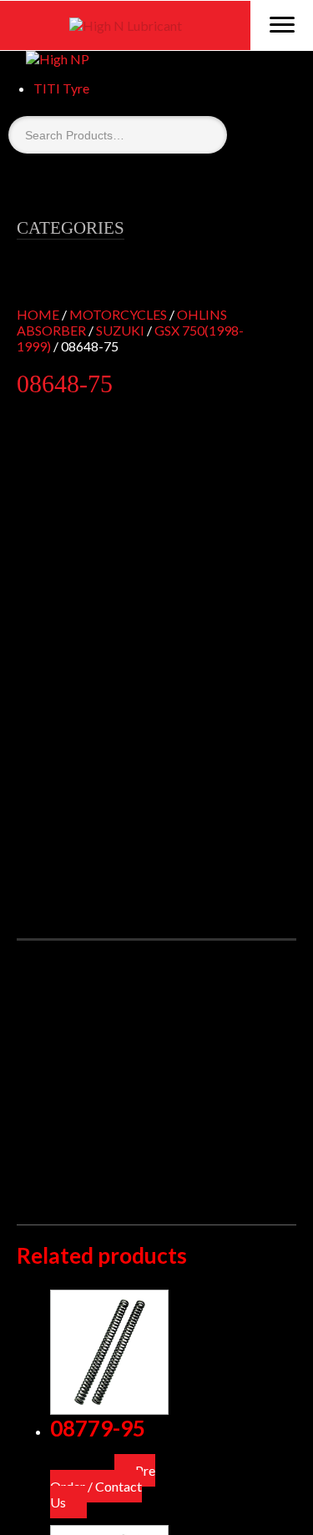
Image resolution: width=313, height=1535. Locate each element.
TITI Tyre (61, 88)
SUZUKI (120, 330)
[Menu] (281, 24)
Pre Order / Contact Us (102, 1486)
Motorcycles (118, 314)
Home (38, 314)
